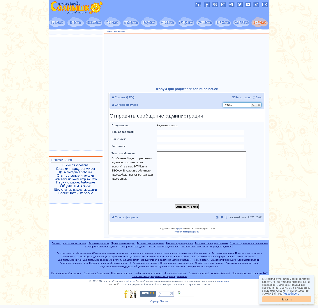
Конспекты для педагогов (179, 243)
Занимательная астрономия (124, 260)
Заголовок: (119, 146)
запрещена (223, 281)
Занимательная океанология (156, 260)
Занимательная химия (70, 260)
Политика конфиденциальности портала (153, 276)
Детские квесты (202, 253)
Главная (108, 31)
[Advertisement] (187, 60)
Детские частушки (181, 260)
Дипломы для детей (120, 263)
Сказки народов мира (75, 168)
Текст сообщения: (124, 153)
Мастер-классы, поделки (132, 246)
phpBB (180, 228)
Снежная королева (75, 165)
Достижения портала (175, 273)
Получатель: (120, 125)
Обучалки (69, 186)
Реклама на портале (121, 273)
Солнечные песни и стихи (194, 246)
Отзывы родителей (199, 273)
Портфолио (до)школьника (74, 263)
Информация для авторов (148, 273)
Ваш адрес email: (123, 131)
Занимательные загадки (159, 256)
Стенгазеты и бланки (248, 260)
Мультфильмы (83, 253)
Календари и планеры (141, 253)
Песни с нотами (201, 260)
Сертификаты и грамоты (146, 263)
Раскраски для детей (223, 253)
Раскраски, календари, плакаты (211, 243)
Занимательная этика (185, 256)
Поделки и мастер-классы (248, 253)
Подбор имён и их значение (209, 263)
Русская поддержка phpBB (186, 232)
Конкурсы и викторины (74, 243)
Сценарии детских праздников (101, 246)
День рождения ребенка (75, 172)
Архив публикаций (220, 273)
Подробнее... (290, 293)
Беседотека (119, 31)
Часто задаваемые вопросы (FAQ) (250, 273)
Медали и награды (99, 263)
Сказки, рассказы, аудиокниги (163, 246)
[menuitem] (130, 97)
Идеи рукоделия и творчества (202, 266)
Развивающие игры (99, 243)
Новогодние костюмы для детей (177, 263)
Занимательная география (212, 256)
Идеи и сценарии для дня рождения (174, 253)
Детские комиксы (65, 253)
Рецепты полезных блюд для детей (118, 266)
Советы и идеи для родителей (242, 263)
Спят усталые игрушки (75, 175)
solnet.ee (130, 281)
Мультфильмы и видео (123, 243)
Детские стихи (137, 256)
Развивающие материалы (150, 243)
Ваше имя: (119, 139)
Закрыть (287, 299)
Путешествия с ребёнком (171, 266)
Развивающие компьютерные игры (75, 179)
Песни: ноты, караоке (75, 193)
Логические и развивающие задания (81, 256)
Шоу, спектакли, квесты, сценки (75, 189)
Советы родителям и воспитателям (249, 243)
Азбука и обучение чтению (115, 256)
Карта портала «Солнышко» (66, 273)
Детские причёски (147, 266)
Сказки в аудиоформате (223, 260)
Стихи (86, 186)
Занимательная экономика (242, 256)
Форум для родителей (221, 246)
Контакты (182, 276)
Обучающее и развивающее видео (110, 253)
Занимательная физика (95, 260)
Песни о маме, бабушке (75, 182)
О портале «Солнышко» (96, 273)
